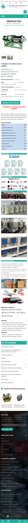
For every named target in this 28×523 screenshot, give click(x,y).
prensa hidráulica (6, 361)
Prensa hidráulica (6, 481)
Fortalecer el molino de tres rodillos (12, 310)
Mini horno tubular (6, 475)
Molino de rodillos (8, 316)
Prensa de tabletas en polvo (8, 486)
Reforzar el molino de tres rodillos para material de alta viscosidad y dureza (12, 336)
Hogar (9, 23)
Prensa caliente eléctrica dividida (10, 484)
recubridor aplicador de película (10, 467)
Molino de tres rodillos (9, 312)
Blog (2, 447)
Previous (0, 399)
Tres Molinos (22, 312)
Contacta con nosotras (7, 444)
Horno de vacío (5, 464)
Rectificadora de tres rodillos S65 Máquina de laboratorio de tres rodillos (6, 406)
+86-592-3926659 (8, 499)
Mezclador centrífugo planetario (9, 371)
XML (2, 452)
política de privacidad (7, 455)
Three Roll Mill (4, 379)
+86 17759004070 (13, 504)
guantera (3, 358)
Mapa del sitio (5, 449)
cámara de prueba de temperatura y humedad (11, 375)
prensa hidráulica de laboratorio (10, 462)
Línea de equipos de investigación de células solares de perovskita (11, 351)
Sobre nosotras (5, 441)
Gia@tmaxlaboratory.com (10, 502)
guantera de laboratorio (7, 478)
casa (2, 439)
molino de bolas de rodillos (8, 473)
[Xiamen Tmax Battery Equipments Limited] (14, 6)
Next (25, 399)
